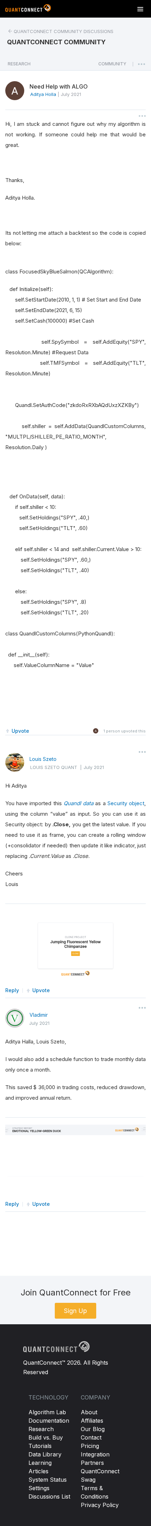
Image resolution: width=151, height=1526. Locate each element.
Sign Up (75, 1310)
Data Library (44, 1454)
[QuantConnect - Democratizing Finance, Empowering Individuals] (28, 9)
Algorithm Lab (47, 1412)
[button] (112, 65)
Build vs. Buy (45, 1437)
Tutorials (40, 1445)
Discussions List (49, 1496)
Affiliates (92, 1420)
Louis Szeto (43, 759)
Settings (39, 1488)
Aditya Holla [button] (43, 94)
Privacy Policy (100, 1504)
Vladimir (38, 1015)
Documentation (48, 1420)
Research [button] (19, 63)
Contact (91, 1437)
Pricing (90, 1445)
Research (41, 1429)
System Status (47, 1479)
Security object (125, 803)
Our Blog (93, 1429)
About (89, 1412)
